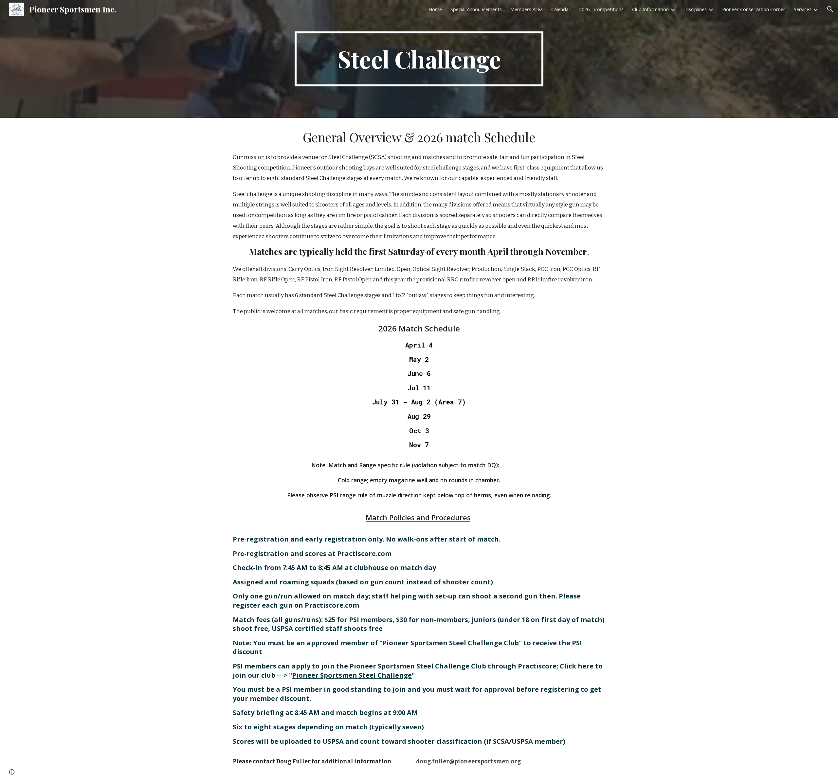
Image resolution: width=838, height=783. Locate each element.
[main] (419, 58)
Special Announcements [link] (476, 9)
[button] (830, 9)
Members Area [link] (526, 9)
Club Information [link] (650, 9)
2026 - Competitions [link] (601, 9)
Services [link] (802, 9)
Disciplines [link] (695, 9)
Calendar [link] (561, 9)
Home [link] (435, 9)
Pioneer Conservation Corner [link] (753, 9)
